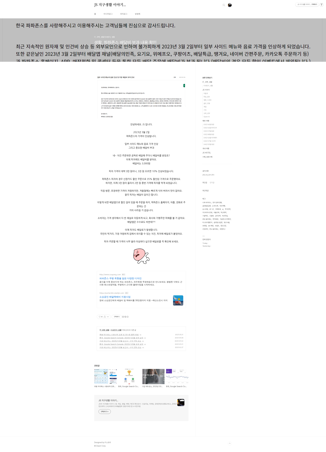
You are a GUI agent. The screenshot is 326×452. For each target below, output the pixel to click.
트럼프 (217, 226)
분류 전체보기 (207, 78)
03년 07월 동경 (209, 131)
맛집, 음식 (207, 97)
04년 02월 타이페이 (210, 138)
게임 (205, 107)
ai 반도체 (215, 206)
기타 (205, 110)
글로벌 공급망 (218, 222)
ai (222, 209)
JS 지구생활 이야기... (110, 5)
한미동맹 (215, 219)
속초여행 (222, 206)
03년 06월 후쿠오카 (210, 128)
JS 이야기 (206, 90)
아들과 (206, 93)
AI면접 (204, 226)
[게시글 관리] (108, 317)
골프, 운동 (207, 103)
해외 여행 (205, 121)
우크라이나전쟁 (207, 212)
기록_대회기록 (207, 157)
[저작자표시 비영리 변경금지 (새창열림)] (125, 317)
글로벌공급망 (206, 206)
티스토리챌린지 (207, 222)
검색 (224, 5)
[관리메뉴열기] (321, 4)
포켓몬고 (222, 229)
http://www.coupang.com (110, 274)
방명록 (137, 14)
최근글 (204, 183)
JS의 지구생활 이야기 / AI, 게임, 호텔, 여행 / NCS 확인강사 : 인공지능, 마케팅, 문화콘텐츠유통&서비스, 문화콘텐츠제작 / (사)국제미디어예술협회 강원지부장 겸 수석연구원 (138, 405)
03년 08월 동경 (209, 134)
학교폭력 (223, 212)
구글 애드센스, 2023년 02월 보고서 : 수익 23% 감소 (120, 347)
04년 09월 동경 (209, 144)
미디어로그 (108, 14)
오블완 (211, 216)
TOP (230, 443)
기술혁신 (205, 216)
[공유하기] (104, 317)
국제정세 (218, 209)
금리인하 (218, 216)
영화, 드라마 (207, 100)
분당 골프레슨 (206, 219)
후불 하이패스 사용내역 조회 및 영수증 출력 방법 (119, 334)
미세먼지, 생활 (116, 330)
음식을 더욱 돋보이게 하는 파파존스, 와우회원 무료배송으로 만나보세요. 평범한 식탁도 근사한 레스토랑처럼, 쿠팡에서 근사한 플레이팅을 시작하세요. (140, 283)
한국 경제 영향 (217, 202)
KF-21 (211, 209)
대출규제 (216, 212)
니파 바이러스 (206, 202)
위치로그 (123, 14)
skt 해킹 (211, 226)
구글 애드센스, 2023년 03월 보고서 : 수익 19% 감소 (120, 341)
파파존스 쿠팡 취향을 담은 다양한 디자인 (120, 278)
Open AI (207, 117)
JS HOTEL (206, 153)
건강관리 (205, 229)
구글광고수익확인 (225, 219)
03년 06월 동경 (209, 124)
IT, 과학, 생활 (104, 330)
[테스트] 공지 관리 (208, 175)
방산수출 (226, 222)
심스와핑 (205, 209)
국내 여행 (205, 148)
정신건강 (223, 226)
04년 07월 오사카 (210, 141)
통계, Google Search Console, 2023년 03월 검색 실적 (121, 344)
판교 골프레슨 (213, 229)
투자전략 (227, 209)
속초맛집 (225, 216)
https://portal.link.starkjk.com (111, 293)
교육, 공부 (207, 113)
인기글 (212, 183)
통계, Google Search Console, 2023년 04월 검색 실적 (121, 338)
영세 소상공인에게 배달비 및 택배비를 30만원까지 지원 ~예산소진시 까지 (133, 300)
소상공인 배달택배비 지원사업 (115, 296)
